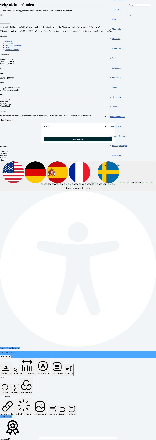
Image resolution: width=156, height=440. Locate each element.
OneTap (13, 352)
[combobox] (78, 176)
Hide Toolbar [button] (5, 356)
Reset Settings (6, 417)
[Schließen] (130, 15)
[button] (6, 369)
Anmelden (78, 139)
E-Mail (46, 127)
